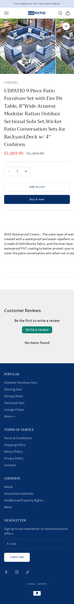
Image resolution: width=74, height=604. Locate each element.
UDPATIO (10, 82)
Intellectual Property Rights (23, 500)
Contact (10, 465)
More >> (10, 417)
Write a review (37, 330)
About (8, 487)
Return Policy (13, 452)
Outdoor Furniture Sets (20, 383)
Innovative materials (18, 494)
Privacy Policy (13, 458)
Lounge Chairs (14, 410)
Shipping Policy (15, 445)
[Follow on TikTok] (27, 572)
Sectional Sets (14, 403)
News (8, 507)
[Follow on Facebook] (6, 572)
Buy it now (37, 199)
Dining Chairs (13, 396)
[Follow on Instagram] (17, 572)
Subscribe (17, 557)
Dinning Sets (13, 389)
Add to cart (37, 187)
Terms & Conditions (18, 438)
